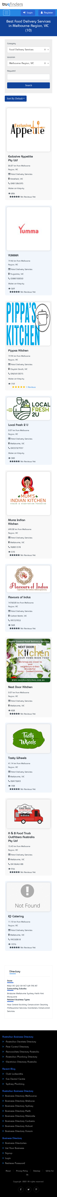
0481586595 (17, 184)
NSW (9, 986)
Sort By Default (15, 98)
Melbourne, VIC (17, 444)
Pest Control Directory (17, 1047)
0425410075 (17, 374)
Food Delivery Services (21, 174)
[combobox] (28, 50)
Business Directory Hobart (19, 1126)
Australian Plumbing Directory (21, 1057)
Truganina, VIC (17, 274)
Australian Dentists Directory (20, 1042)
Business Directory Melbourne (21, 1096)
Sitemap (36, 1171)
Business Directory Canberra (20, 1121)
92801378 (16, 547)
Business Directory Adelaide (20, 1116)
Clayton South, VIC (18, 369)
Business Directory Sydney (19, 1106)
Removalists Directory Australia (22, 1052)
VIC (13, 986)
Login (8, 1158)
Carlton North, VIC (18, 616)
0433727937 (17, 448)
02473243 (16, 781)
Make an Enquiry (16, 188)
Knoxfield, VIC (16, 179)
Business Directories (15, 1143)
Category (11, 44)
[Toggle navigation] (6, 13)
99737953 (16, 621)
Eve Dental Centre (15, 1079)
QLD (18, 986)
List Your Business (14, 1148)
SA (21, 986)
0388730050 (17, 279)
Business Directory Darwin (19, 1131)
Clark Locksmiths (14, 1074)
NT (36, 986)
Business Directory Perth (18, 1111)
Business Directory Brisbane (20, 1101)
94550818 (16, 940)
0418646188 (17, 864)
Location (11, 57)
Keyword (11, 71)
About (8, 1171)
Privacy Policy (22, 1171)
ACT (25, 986)
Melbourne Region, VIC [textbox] (21, 63)
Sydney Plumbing (14, 1084)
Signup (8, 1153)
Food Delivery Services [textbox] (21, 50)
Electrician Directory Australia (21, 1062)
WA (28, 986)
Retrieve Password (15, 1163)
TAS (32, 986)
